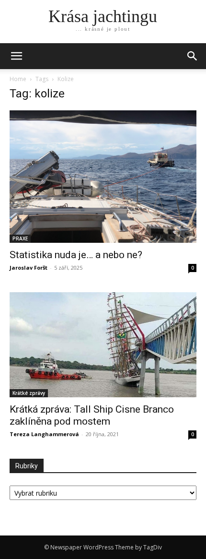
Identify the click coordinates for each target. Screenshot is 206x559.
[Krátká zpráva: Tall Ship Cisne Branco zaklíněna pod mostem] (103, 344)
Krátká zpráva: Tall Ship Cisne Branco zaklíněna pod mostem (92, 415)
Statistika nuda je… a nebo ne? (76, 255)
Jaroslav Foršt (28, 267)
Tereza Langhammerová (44, 434)
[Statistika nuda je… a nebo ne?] (103, 176)
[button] (192, 56)
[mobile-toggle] (16, 56)
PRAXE (20, 238)
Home (18, 79)
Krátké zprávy (28, 393)
